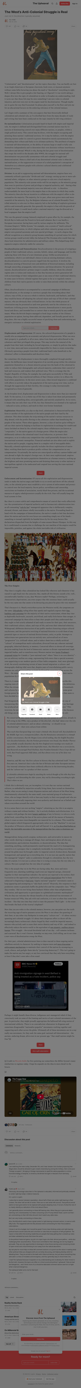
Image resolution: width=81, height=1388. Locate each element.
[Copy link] (24, 709)
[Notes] (49, 709)
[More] (57, 709)
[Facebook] (32, 709)
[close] (59, 673)
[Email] (40, 709)
